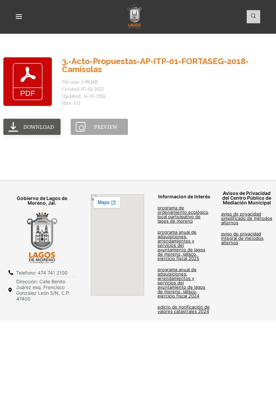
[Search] (253, 16)
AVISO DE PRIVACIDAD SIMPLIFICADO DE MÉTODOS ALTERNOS (246, 218)
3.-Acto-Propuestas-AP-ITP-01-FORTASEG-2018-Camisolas (155, 65)
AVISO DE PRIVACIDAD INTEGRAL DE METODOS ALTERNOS (242, 238)
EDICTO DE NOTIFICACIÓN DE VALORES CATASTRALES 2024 (184, 309)
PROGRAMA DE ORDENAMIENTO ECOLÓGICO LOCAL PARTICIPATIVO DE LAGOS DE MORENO (183, 214)
